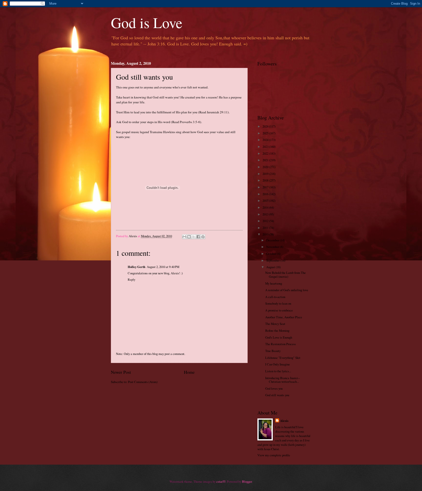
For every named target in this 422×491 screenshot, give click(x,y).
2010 (266, 234)
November (273, 247)
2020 (266, 167)
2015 (266, 200)
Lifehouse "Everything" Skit (282, 357)
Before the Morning (277, 330)
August (271, 267)
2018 (266, 180)
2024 (266, 140)
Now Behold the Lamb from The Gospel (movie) (285, 274)
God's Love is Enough (278, 337)
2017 (266, 187)
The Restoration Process (280, 344)
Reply (131, 279)
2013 (266, 214)
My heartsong (273, 283)
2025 (266, 133)
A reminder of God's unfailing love (286, 290)
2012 (266, 221)
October (271, 253)
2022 (266, 153)
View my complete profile (273, 455)
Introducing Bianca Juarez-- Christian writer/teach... (282, 380)
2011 (266, 227)
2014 (266, 207)
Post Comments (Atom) (143, 382)
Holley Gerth (136, 267)
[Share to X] (193, 236)
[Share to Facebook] (198, 236)
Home (189, 372)
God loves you (274, 388)
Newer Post (121, 372)
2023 (266, 146)
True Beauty (273, 351)
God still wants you (277, 395)
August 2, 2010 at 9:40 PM (163, 267)
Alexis (284, 420)
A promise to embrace (279, 310)
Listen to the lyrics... (278, 371)
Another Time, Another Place (283, 317)
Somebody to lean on (278, 303)
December (273, 240)
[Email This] (184, 236)
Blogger (247, 481)
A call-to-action (275, 297)
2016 (266, 194)
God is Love (146, 22)
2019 (266, 173)
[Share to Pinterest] (202, 236)
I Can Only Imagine (277, 364)
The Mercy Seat (275, 323)
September (273, 260)
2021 (266, 160)
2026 (266, 126)
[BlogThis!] (189, 236)
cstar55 (220, 481)
